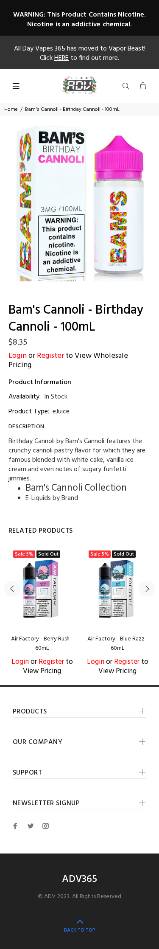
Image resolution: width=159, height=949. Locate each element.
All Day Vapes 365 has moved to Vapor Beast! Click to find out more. (79, 53)
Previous (12, 589)
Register (50, 356)
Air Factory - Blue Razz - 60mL (117, 643)
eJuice (61, 411)
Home (11, 109)
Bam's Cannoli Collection (76, 488)
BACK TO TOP (79, 930)
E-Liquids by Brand (51, 498)
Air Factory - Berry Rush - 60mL (42, 643)
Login (17, 356)
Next (147, 589)
